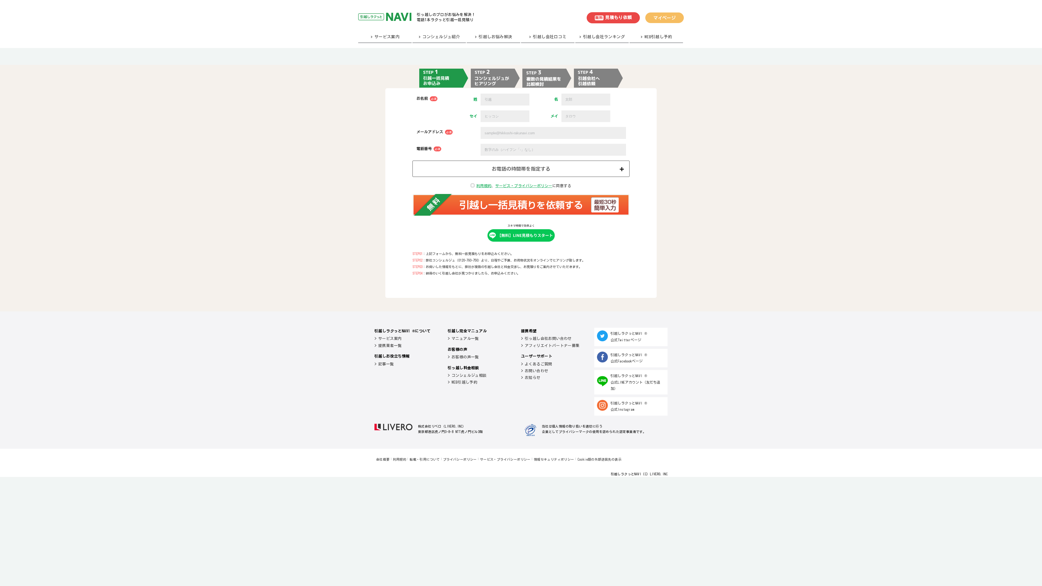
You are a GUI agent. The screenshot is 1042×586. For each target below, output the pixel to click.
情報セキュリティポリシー (554, 459)
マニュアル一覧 (465, 338)
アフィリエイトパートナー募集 (552, 346)
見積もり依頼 (613, 17)
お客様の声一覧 (465, 357)
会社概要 (383, 459)
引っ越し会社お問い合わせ (548, 338)
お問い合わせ (536, 371)
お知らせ (533, 378)
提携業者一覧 (390, 346)
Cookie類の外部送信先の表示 (599, 459)
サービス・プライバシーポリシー (523, 186)
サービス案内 (390, 338)
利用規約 (483, 186)
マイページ (664, 18)
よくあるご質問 (538, 364)
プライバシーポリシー (460, 459)
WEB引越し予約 (464, 382)
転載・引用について (424, 459)
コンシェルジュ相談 (469, 375)
